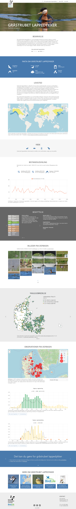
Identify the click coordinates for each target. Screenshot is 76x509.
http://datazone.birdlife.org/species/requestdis (38, 134)
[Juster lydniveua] (38, 51)
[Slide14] (38, 278)
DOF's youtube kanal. (49, 248)
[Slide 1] (38, 469)
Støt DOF (61, 1)
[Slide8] (62, 268)
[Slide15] (50, 278)
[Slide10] (50, 271)
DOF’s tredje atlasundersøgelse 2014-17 (46, 339)
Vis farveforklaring (23, 417)
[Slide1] (26, 255)
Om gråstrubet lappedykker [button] (50, 1)
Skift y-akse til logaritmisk (13, 417)
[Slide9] (38, 270)
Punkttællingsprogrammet (49, 463)
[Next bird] (75, 17)
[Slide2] (38, 258)
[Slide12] (14, 275)
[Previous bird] (1, 17)
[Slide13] (62, 277)
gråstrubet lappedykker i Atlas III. (31, 340)
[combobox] (58, 383)
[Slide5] (62, 261)
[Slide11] (26, 272)
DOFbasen (35, 248)
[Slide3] (50, 258)
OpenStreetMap (62, 381)
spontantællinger (43, 445)
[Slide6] (14, 265)
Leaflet (58, 381)
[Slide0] (22, 238)
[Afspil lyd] (32, 51)
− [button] (9, 106)
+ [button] (9, 105)
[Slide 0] (37, 469)
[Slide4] (62, 254)
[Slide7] (26, 263)
